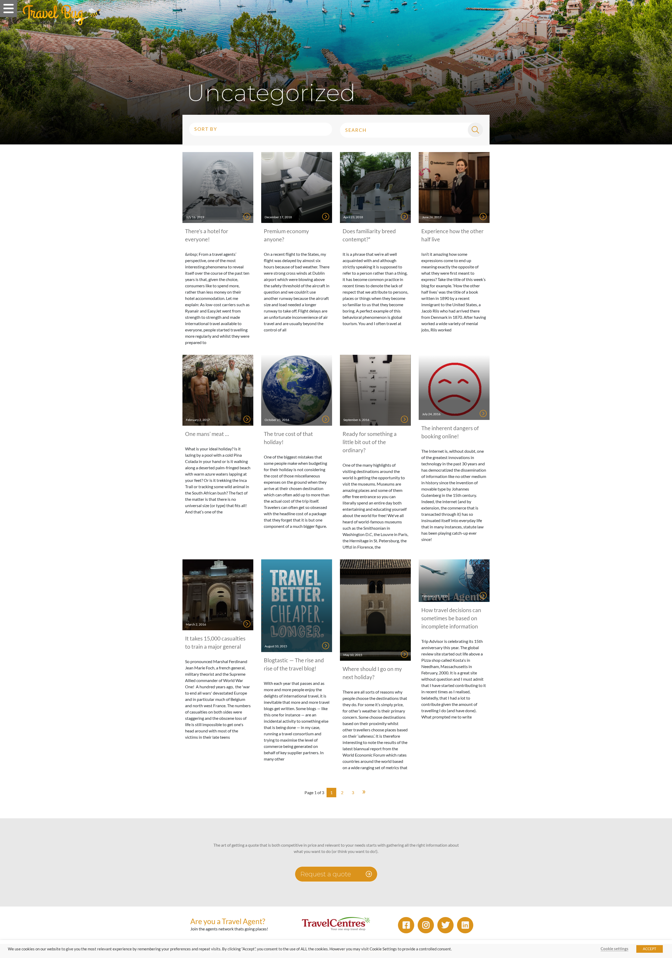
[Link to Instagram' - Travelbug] (426, 925)
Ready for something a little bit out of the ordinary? (370, 441)
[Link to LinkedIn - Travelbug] (465, 925)
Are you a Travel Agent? (227, 921)
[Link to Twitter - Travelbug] (445, 925)
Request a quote (326, 874)
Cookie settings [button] (614, 948)
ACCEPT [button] (649, 949)
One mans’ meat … (207, 433)
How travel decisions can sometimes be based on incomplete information (451, 618)
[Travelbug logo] (62, 15)
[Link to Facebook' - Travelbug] (406, 925)
